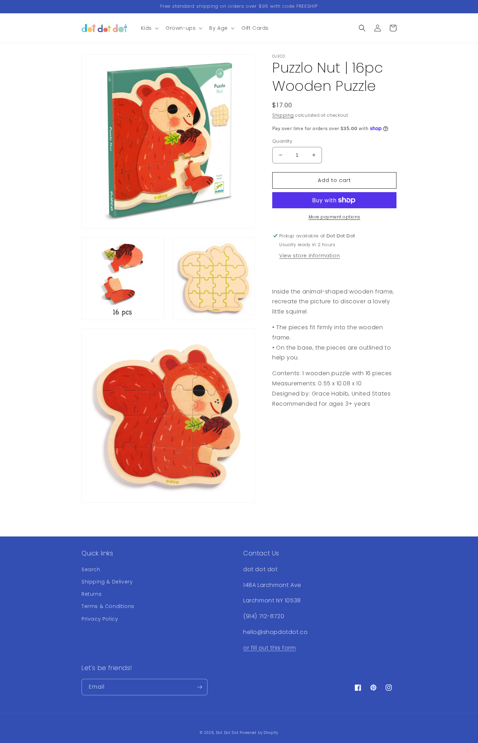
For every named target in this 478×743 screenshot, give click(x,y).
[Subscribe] (199, 687)
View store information (309, 255)
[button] (149, 28)
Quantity (282, 141)
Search (91, 569)
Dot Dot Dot (227, 732)
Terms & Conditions (108, 606)
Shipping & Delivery (107, 581)
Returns (91, 593)
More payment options (334, 217)
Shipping (283, 115)
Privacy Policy (100, 618)
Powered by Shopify (259, 732)
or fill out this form (269, 648)
